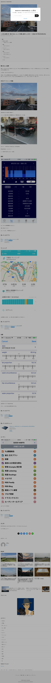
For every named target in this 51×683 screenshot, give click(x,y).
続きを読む (25, 18)
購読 (37, 15)
